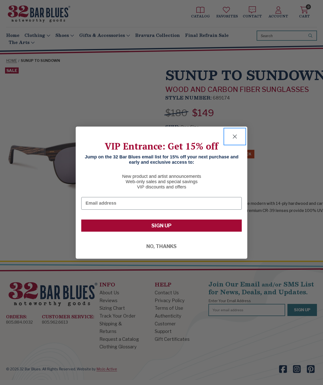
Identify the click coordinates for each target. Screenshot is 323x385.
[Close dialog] (234, 137)
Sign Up (161, 226)
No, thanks (161, 246)
